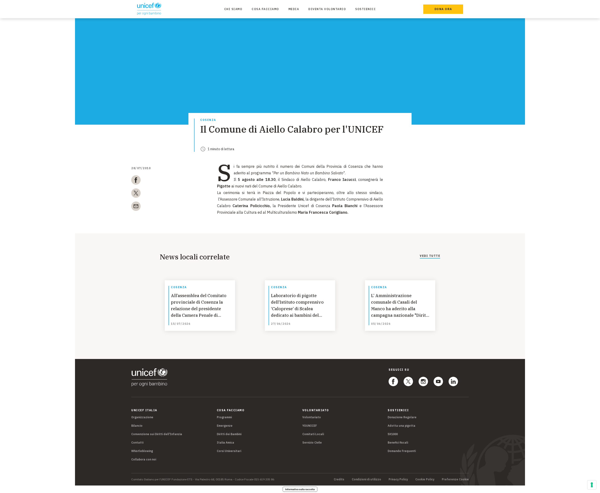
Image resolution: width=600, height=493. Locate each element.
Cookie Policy (424, 479)
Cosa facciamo (265, 9)
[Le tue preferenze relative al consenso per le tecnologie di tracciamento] (591, 484)
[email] (136, 207)
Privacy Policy (398, 479)
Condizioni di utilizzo (366, 479)
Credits (339, 479)
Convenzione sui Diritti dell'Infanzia (156, 434)
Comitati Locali (313, 434)
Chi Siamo (233, 9)
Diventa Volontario (327, 9)
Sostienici (365, 9)
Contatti (137, 442)
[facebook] (136, 181)
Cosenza (208, 120)
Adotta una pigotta (401, 425)
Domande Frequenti (402, 451)
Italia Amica (225, 442)
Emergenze (224, 425)
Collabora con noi (143, 459)
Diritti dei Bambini (229, 434)
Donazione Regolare (402, 417)
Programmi (224, 417)
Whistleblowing (142, 451)
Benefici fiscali (398, 442)
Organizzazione (142, 417)
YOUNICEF (309, 425)
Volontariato (311, 417)
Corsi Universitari (229, 451)
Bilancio (136, 425)
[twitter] (136, 194)
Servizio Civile (312, 442)
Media (294, 9)
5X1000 (393, 434)
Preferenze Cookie (455, 479)
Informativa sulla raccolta (300, 489)
